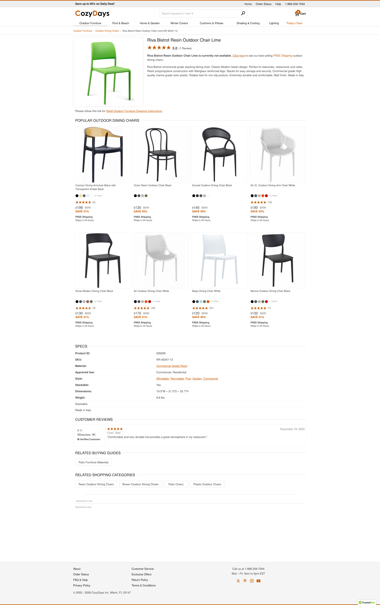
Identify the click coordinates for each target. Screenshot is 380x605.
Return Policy (140, 580)
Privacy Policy (81, 585)
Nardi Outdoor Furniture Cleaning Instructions (134, 111)
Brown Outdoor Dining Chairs (141, 484)
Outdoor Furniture (90, 23)
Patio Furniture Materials (93, 462)
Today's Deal (294, 23)
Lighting (274, 23)
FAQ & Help (80, 580)
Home (248, 4)
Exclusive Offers (141, 574)
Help (278, 4)
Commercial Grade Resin (171, 366)
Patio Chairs (175, 484)
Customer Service (143, 569)
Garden (197, 378)
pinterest (245, 581)
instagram (252, 581)
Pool (188, 378)
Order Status (263, 4)
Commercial (210, 378)
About (77, 569)
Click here (239, 55)
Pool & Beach (120, 23)
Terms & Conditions (144, 585)
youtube (258, 581)
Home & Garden (150, 23)
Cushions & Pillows (211, 23)
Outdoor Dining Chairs (107, 31)
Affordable (162, 378)
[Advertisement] (190, 533)
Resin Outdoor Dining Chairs (96, 484)
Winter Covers (179, 23)
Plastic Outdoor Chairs (207, 484)
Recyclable (177, 378)
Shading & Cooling (248, 23)
